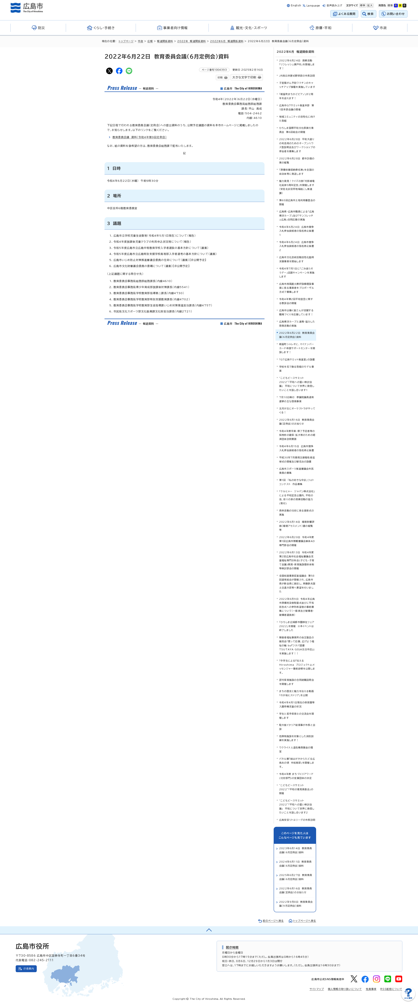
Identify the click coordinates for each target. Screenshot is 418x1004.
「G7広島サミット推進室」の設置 (297, 359)
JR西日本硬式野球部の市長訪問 (297, 75)
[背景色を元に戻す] (390, 5)
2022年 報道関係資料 (191, 41)
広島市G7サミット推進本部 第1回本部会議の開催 (296, 107)
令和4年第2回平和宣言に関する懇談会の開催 (296, 301)
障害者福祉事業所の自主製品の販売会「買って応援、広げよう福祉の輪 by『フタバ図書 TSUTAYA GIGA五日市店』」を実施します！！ (297, 645)
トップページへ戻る (304, 921)
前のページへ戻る (273, 921)
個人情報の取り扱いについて (345, 989)
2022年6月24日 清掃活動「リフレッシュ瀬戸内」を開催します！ (297, 64)
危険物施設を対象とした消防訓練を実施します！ (296, 738)
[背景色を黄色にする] (400, 5)
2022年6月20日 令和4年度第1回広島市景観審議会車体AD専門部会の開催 (297, 541)
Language (313, 5)
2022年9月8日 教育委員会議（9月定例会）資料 (296, 904)
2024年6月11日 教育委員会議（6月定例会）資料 (295, 863)
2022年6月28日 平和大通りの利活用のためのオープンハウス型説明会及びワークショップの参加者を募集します (297, 145)
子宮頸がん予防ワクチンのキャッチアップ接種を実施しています (297, 85)
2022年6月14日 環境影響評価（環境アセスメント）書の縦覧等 (296, 526)
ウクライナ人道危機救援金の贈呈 (296, 749)
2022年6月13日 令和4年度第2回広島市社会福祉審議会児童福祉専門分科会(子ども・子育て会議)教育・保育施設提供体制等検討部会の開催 (296, 560)
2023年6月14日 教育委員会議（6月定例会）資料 (295, 850)
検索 (371, 13)
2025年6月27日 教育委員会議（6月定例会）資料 (295, 877)
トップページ (126, 41)
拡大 (370, 5)
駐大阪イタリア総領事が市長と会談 (297, 727)
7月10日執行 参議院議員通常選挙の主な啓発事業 (296, 399)
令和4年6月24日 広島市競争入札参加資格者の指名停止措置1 (296, 231)
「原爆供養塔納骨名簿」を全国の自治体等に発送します (296, 172)
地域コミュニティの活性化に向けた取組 (297, 118)
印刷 (220, 77)
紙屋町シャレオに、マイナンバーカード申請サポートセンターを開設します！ (297, 348)
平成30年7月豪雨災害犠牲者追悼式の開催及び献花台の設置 (297, 459)
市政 (140, 41)
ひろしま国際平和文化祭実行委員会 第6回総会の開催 (296, 130)
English (296, 5)
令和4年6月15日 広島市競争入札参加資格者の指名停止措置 (296, 448)
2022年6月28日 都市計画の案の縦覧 (296, 160)
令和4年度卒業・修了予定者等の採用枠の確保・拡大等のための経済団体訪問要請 (297, 435)
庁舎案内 (29, 968)
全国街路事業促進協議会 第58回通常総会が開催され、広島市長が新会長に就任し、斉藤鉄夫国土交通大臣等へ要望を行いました (297, 584)
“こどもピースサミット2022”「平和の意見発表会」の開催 (296, 789)
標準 (362, 5)
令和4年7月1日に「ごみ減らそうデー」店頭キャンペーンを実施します (296, 272)
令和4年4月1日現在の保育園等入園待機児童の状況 (297, 704)
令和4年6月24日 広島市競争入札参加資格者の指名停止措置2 (296, 246)
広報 (150, 41)
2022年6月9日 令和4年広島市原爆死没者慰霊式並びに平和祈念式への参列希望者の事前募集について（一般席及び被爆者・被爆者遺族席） (297, 607)
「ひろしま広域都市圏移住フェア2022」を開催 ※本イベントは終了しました (296, 626)
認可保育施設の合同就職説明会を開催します (296, 682)
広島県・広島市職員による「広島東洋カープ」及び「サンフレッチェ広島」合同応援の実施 (296, 215)
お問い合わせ (396, 13)
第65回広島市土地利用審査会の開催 (297, 202)
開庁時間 (232, 947)
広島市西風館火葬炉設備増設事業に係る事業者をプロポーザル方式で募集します (296, 288)
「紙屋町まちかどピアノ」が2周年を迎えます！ (296, 96)
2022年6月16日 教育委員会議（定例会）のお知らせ (296, 422)
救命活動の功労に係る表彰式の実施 (296, 512)
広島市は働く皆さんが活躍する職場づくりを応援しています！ (296, 312)
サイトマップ (317, 989)
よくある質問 (346, 13)
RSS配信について (391, 989)
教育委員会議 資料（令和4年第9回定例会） (140, 137)
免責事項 (371, 989)
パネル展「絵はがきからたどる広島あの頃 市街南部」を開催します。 (297, 763)
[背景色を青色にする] (396, 5)
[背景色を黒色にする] (404, 5)
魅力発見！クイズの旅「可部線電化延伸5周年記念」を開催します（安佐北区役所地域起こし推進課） (297, 187)
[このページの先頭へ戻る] (209, 930)
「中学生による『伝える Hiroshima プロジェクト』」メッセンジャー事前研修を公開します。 (297, 666)
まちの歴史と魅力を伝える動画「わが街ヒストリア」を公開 (296, 693)
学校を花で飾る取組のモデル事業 (296, 368)
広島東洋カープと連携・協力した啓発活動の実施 (297, 323)
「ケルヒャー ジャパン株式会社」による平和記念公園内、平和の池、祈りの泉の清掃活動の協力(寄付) (297, 497)
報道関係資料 (165, 41)
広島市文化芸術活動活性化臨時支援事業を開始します (296, 259)
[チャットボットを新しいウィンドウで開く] (408, 1000)
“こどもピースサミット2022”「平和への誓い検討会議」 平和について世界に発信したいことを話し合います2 (296, 806)
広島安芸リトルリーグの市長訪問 (297, 820)
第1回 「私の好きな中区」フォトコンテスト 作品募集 (296, 482)
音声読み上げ (334, 5)
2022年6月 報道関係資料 (226, 41)
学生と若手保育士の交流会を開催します (296, 716)
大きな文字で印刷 (244, 77)
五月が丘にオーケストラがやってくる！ (297, 410)
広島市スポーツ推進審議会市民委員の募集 (296, 471)
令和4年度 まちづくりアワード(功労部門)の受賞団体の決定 (296, 776)
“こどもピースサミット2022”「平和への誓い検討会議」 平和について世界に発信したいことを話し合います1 (296, 384)
